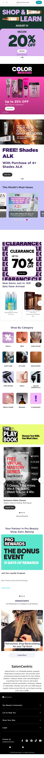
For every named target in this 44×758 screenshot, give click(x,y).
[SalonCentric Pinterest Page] (31, 740)
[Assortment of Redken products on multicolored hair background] (22, 132)
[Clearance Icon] (36, 398)
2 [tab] (23, 57)
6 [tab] (27, 219)
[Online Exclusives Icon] (22, 398)
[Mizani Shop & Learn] (22, 31)
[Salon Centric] (23, 2)
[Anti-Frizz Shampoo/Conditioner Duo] (33, 300)
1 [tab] (21, 57)
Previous (3, 480)
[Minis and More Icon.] (8, 398)
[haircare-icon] (8, 357)
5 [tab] (24, 219)
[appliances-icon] (8, 377)
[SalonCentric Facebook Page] (22, 740)
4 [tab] (7, 112)
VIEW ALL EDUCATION (22, 516)
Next (40, 303)
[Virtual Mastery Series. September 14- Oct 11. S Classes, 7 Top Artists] (22, 472)
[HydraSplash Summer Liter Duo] (11, 300)
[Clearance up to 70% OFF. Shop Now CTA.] (22, 261)
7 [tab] (29, 219)
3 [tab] (6, 112)
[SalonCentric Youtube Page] (40, 740)
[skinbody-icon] (36, 357)
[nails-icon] (22, 377)
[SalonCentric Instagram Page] (27, 740)
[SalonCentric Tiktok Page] (36, 740)
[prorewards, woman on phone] (22, 552)
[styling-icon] (22, 357)
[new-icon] (22, 337)
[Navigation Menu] (3, 2)
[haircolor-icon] (36, 337)
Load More (18, 655)
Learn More (5, 588)
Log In (39, 2)
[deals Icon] (8, 337)
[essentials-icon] (36, 377)
